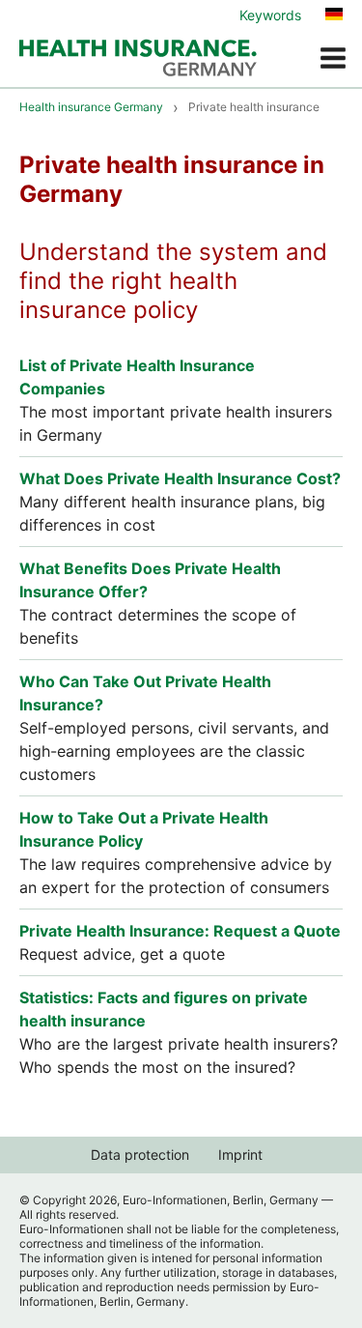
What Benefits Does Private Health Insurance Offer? (150, 580)
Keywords (270, 15)
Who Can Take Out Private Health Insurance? (145, 693)
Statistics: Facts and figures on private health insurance (163, 1009)
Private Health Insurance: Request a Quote (180, 930)
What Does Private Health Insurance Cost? (180, 478)
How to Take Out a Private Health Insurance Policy (143, 829)
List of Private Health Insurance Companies (137, 377)
